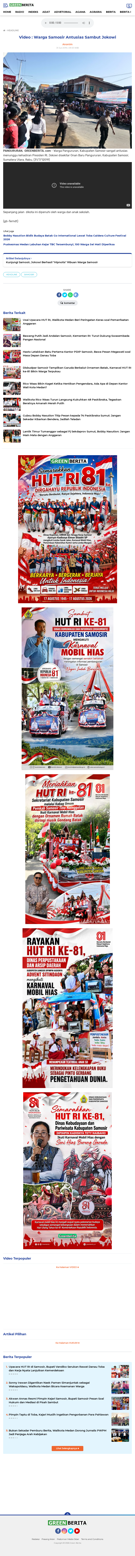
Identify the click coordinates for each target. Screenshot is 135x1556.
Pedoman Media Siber (68, 1539)
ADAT (46, 11)
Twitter (72, 1535)
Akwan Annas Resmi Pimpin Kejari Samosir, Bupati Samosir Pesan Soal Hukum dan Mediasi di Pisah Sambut (56, 1400)
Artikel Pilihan (14, 1334)
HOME (7, 11)
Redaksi (36, 1539)
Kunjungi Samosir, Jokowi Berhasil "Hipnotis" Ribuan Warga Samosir (52, 262)
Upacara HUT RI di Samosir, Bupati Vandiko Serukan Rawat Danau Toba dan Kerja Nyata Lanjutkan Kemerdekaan (57, 1368)
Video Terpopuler (17, 1258)
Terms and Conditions (92, 1539)
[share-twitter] (64, 294)
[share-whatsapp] (70, 294)
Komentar (69, 303)
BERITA (111, 11)
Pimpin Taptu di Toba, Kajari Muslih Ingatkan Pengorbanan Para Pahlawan (58, 1414)
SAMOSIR (29, 274)
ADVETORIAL (62, 11)
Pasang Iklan (48, 1539)
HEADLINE (11, 274)
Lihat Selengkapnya (67, 1448)
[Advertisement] (67, 1300)
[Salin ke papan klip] (75, 294)
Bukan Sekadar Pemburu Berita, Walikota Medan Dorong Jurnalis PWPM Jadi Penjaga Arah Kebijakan (57, 1432)
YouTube (79, 1535)
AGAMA (80, 11)
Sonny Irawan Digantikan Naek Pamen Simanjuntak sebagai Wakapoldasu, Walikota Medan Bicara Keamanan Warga (49, 1384)
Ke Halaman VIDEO (66, 1267)
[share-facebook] (59, 294)
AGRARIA (96, 11)
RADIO (19, 11)
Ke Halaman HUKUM (67, 1343)
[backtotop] (67, 1515)
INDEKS (33, 11)
